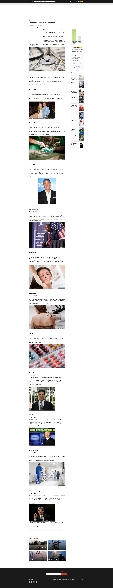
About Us (69, 579)
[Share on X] (33, 27)
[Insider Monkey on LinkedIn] (36, 582)
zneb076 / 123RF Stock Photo (61, 367)
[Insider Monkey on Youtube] (34, 582)
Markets (30, 3)
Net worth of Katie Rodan (47, 529)
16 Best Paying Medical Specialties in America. (43, 74)
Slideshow (30, 529)
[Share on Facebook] (32, 27)
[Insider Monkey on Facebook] (30, 582)
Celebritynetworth (53, 82)
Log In (69, 1)
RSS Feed (54, 579)
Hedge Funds (42, 3)
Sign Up (74, 1)
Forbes (62, 80)
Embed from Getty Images (32, 386)
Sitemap (82, 579)
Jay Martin (41, 25)
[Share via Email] (37, 27)
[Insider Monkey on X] (32, 582)
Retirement (48, 3)
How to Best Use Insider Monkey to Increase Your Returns (77, 58)
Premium (80, 1)
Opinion (53, 3)
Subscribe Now (77, 47)
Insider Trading (36, 3)
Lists (30, 20)
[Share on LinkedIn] (35, 27)
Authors (73, 579)
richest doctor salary (40, 529)
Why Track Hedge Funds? (75, 60)
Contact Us (77, 579)
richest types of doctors (54, 529)
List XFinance (34, 529)
